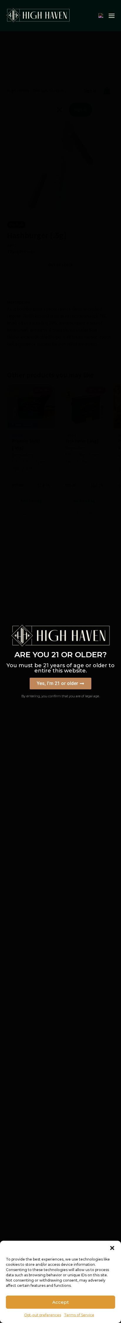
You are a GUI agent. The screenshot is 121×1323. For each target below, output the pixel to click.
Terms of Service (79, 1315)
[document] (60, 661)
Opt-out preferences (42, 1315)
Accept (60, 1302)
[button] (112, 1248)
